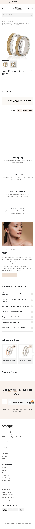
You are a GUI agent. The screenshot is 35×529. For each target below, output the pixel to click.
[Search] (31, 15)
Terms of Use (26, 409)
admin (8, 91)
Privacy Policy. (17, 411)
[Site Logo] (17, 8)
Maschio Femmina (7, 359)
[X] (7, 441)
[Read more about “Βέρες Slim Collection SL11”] (30, 346)
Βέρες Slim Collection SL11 (25, 361)
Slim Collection (14, 359)
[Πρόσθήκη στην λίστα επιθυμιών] (31, 71)
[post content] (9, 351)
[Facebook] (3, 441)
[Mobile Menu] (2, 8)
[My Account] (29, 8)
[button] (13, 64)
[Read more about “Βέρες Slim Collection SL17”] (14, 346)
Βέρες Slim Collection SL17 (9, 361)
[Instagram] (12, 441)
